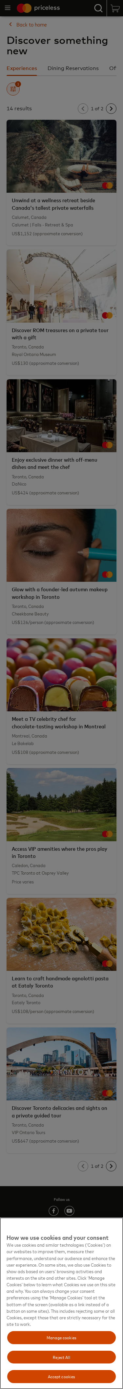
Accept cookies (61, 1376)
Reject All (61, 1357)
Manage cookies (61, 1337)
